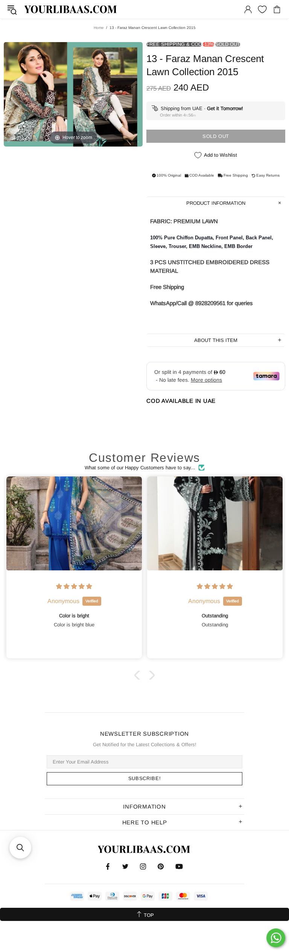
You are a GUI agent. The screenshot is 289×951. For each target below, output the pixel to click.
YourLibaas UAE (71, 9)
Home (99, 28)
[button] (139, 675)
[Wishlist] (262, 9)
